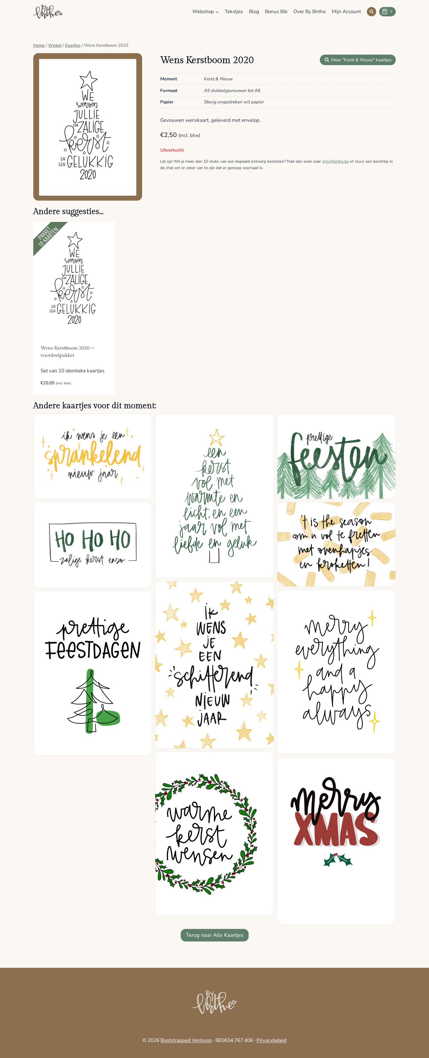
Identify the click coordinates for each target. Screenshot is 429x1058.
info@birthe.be (335, 161)
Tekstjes (234, 11)
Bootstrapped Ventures (186, 1040)
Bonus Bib (276, 11)
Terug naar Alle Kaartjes (214, 935)
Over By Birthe (309, 11)
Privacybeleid (272, 1040)
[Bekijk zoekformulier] (371, 11)
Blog (254, 11)
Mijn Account (346, 11)
